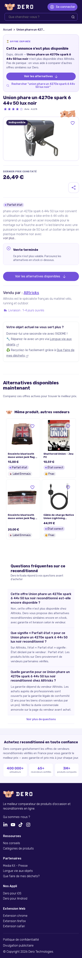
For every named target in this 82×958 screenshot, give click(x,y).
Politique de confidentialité (21, 939)
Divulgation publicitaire (18, 945)
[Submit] (73, 17)
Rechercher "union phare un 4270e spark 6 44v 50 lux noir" (43, 86)
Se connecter (65, 7)
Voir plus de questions (41, 719)
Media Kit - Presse (15, 865)
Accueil (7, 29)
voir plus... (9, 238)
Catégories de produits (18, 848)
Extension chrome (15, 916)
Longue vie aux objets (18, 871)
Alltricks (31, 292)
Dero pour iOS (12, 893)
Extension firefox (14, 921)
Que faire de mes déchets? (21, 876)
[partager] (73, 187)
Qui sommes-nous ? (16, 817)
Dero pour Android (15, 898)
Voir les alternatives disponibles (37, 276)
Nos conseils (11, 843)
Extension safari (14, 926)
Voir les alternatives (38, 76)
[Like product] (72, 123)
